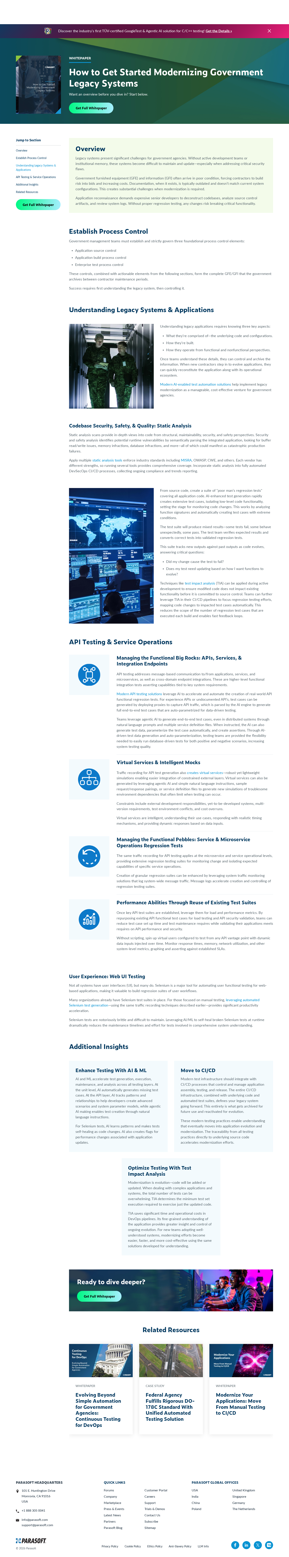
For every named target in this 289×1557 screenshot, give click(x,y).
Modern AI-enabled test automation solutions (195, 384)
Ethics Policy (154, 1546)
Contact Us (152, 1515)
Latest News (112, 1515)
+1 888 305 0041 (33, 1510)
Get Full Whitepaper (91, 108)
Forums (109, 1490)
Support (150, 1503)
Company (110, 1496)
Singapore (239, 1496)
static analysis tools (107, 460)
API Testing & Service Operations (36, 177)
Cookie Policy (133, 1546)
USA (195, 1490)
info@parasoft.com (35, 1519)
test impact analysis (199, 583)
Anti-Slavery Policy (180, 1546)
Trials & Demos (154, 1509)
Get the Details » (219, 31)
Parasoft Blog (113, 1527)
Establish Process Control (31, 158)
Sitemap (150, 1527)
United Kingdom (243, 1490)
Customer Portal (155, 1490)
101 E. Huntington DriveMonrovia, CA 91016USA (38, 1496)
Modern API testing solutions (139, 694)
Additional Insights (27, 184)
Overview (21, 150)
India (195, 1496)
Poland (196, 1509)
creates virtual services (205, 773)
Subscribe (151, 1521)
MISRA (186, 460)
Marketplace (112, 1503)
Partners (110, 1521)
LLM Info (203, 1546)
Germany (238, 1503)
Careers (149, 1496)
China (196, 1503)
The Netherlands (243, 1509)
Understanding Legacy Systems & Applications (36, 167)
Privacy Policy (110, 1546)
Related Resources (27, 192)
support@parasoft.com (37, 1525)
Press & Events (114, 1509)
